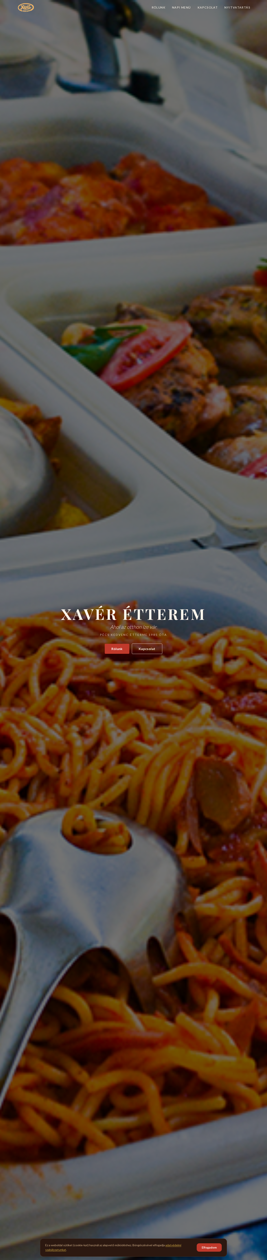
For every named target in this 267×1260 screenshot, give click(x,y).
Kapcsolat (208, 7)
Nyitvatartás (237, 7)
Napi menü (181, 7)
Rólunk (158, 7)
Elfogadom (209, 1247)
